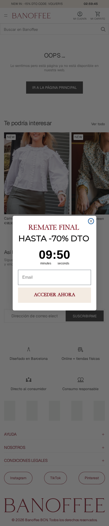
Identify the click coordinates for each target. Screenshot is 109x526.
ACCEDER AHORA (54, 295)
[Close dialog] (91, 221)
